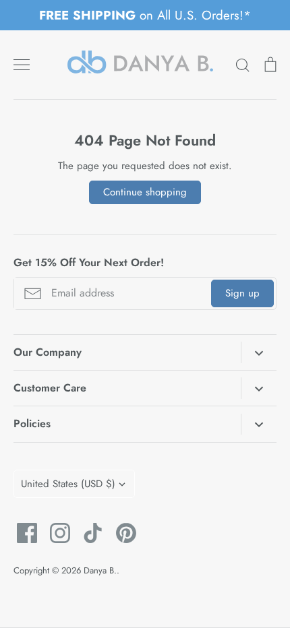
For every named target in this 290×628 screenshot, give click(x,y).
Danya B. (100, 570)
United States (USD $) (68, 483)
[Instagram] (54, 533)
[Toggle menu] (21, 65)
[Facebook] (21, 533)
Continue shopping (145, 192)
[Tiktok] (88, 533)
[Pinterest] (121, 533)
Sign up (242, 293)
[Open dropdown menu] (259, 352)
